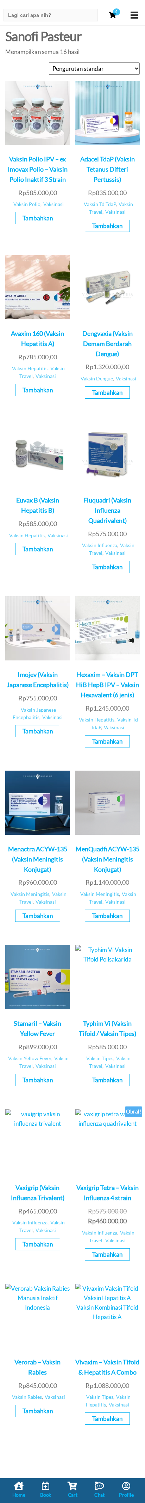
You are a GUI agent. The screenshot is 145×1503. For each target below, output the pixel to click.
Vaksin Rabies (27, 1397)
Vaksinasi (53, 204)
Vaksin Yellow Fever (29, 1058)
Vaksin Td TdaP (100, 204)
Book (45, 1495)
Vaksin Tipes (99, 1058)
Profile (126, 1495)
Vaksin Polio (26, 204)
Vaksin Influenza (99, 545)
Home (18, 1495)
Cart (72, 1495)
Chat (99, 1495)
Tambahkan (38, 218)
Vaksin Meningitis (30, 894)
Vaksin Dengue (97, 378)
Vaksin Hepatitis (30, 368)
